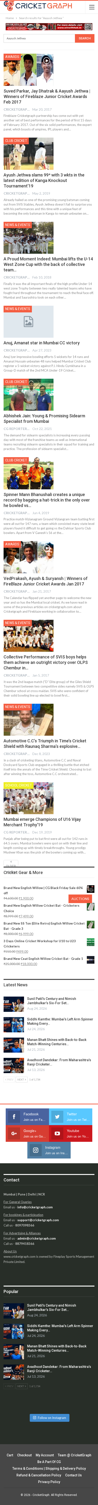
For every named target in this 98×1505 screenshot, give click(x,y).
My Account (45, 1455)
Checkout (24, 1455)
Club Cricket (16, 141)
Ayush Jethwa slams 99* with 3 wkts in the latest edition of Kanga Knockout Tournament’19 (44, 180)
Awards (12, 57)
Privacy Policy (49, 1482)
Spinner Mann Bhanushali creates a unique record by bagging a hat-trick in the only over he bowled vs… (47, 500)
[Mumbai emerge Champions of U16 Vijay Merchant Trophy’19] (29, 798)
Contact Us (73, 1475)
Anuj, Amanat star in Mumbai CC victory (42, 342)
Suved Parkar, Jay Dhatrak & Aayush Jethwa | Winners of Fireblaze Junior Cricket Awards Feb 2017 (47, 96)
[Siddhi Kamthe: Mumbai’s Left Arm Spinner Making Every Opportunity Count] (14, 1024)
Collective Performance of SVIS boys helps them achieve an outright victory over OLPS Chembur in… (46, 662)
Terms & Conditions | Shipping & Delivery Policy (49, 1468)
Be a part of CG (49, 1462)
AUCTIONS (80, 899)
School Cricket (18, 785)
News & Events (17, 225)
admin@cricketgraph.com (36, 1238)
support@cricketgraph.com (38, 1220)
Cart (10, 1455)
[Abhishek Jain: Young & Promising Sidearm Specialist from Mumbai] (29, 395)
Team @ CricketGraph (74, 1455)
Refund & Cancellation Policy (38, 1475)
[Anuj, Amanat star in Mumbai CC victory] (29, 322)
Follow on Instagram (52, 1418)
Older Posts (11, 865)
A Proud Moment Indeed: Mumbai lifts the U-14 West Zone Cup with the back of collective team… (48, 264)
